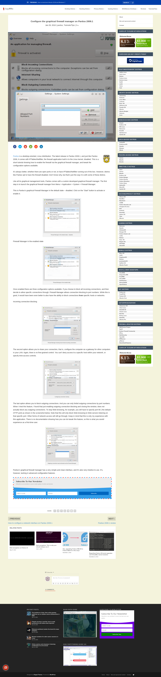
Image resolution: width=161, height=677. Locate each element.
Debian (121, 76)
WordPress (53, 674)
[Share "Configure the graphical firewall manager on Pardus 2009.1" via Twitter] (58, 511)
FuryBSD (121, 276)
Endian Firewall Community (127, 331)
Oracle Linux (123, 311)
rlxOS (121, 84)
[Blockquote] (67, 583)
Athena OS (122, 196)
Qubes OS (122, 214)
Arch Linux (122, 74)
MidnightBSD (123, 282)
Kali (120, 208)
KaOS (121, 82)
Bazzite (121, 228)
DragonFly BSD (123, 274)
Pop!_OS (121, 103)
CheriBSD (122, 272)
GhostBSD (122, 278)
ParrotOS (122, 212)
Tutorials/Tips (153, 9)
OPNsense (122, 339)
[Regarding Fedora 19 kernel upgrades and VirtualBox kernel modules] (101, 541)
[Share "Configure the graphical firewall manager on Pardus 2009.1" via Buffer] (68, 511)
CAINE (121, 202)
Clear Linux (122, 307)
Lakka (121, 235)
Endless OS (122, 124)
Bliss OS (121, 253)
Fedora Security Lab (125, 204)
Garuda (121, 146)
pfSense (121, 341)
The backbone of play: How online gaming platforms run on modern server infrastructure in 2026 (46, 614)
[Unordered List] (65, 583)
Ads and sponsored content (127, 21)
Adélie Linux (123, 72)
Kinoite (121, 162)
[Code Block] (70, 583)
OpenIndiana (123, 284)
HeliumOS (122, 185)
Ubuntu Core (123, 298)
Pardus (16, 156)
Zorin (120, 115)
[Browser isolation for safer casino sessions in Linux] (29, 638)
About (121, 17)
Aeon (120, 169)
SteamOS (122, 245)
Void (120, 88)
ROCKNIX (122, 243)
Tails (120, 216)
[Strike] (60, 583)
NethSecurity (123, 335)
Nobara (121, 237)
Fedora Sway (123, 183)
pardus (60, 25)
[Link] (72, 583)
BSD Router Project (124, 327)
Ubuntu (121, 109)
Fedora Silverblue (124, 181)
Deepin (121, 123)
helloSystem (122, 280)
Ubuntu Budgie (123, 111)
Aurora (121, 158)
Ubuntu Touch (123, 265)
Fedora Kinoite (123, 179)
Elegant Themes (38, 674)
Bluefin (121, 160)
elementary (122, 95)
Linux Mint (122, 99)
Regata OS (122, 241)
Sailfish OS (122, 263)
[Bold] (53, 583)
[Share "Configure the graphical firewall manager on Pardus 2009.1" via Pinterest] (61, 511)
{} (74, 583)
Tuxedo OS (122, 107)
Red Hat (121, 313)
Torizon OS (122, 296)
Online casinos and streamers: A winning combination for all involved (43, 644)
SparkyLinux (123, 132)
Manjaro (121, 148)
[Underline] (58, 583)
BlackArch (122, 200)
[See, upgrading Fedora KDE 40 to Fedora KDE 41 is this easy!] (75, 539)
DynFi (121, 329)
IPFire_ (121, 333)
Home (103, 674)
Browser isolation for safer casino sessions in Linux (45, 637)
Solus (121, 86)
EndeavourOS (123, 144)
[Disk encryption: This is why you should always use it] (48, 537)
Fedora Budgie (123, 177)
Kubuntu (121, 97)
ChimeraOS (122, 230)
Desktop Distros (70, 9)
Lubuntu (121, 101)
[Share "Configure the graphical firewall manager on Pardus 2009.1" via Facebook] (54, 511)
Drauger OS (122, 232)
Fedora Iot (122, 292)
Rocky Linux (123, 315)
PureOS (121, 130)
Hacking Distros (84, 9)
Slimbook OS (123, 105)
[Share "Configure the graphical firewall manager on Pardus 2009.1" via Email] (71, 511)
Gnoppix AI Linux (124, 206)
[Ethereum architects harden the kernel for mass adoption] (29, 630)
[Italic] (56, 583)
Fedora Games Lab (124, 233)
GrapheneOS (123, 257)
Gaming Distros (113, 9)
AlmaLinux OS (123, 305)
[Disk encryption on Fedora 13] (22, 538)
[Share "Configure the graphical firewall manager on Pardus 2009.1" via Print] (75, 511)
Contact (121, 25)
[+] (77, 583)
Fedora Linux (123, 78)
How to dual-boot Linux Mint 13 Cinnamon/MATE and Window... (56, 2)
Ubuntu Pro (122, 319)
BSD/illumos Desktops (129, 9)
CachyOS (122, 142)
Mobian (121, 259)
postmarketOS (123, 261)
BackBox (122, 198)
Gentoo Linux (123, 80)
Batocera (122, 226)
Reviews (143, 9)
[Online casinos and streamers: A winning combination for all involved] (29, 645)
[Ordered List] (63, 583)
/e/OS (120, 255)
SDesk (121, 150)
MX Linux (122, 127)
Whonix (121, 218)
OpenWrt (121, 337)
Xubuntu (121, 113)
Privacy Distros (99, 9)
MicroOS (121, 187)
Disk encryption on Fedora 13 (19, 547)
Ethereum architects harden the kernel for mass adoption (45, 629)
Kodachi (121, 210)
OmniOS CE (122, 309)
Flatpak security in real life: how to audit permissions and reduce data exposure (43, 622)
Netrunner (122, 128)
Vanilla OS (122, 134)
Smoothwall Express (125, 343)
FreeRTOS (122, 294)
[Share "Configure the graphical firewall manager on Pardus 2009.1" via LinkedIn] (64, 511)
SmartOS (121, 317)
